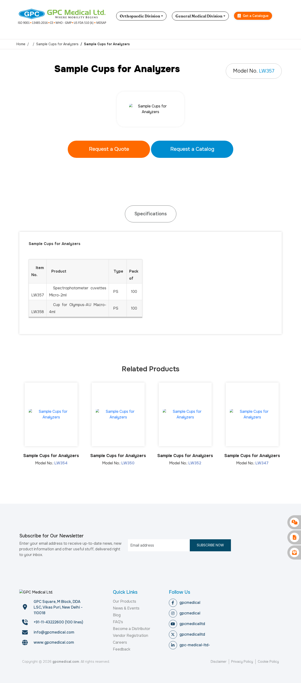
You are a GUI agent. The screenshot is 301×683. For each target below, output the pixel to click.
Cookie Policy (268, 661)
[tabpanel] (150, 109)
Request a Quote (109, 149)
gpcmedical (189, 602)
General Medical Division (198, 16)
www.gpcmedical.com (54, 642)
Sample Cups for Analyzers (57, 44)
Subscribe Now (210, 545)
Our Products (124, 601)
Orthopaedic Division (140, 16)
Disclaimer (218, 661)
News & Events (126, 608)
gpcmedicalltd (192, 623)
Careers (120, 642)
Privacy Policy (242, 661)
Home (20, 44)
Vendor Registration (130, 635)
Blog (117, 615)
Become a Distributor (131, 628)
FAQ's (118, 621)
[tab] (150, 213)
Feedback (121, 649)
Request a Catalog (192, 149)
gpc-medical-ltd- (194, 644)
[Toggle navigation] (281, 16)
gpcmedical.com (65, 661)
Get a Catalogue (255, 16)
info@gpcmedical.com (54, 632)
